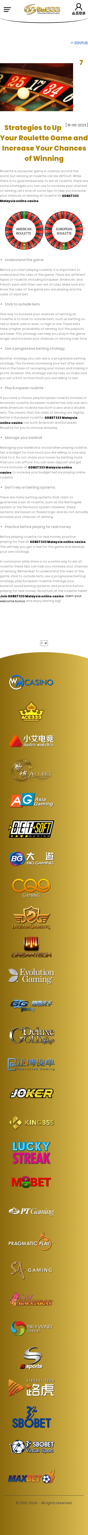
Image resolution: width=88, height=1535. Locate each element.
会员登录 (79, 13)
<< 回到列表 (79, 42)
